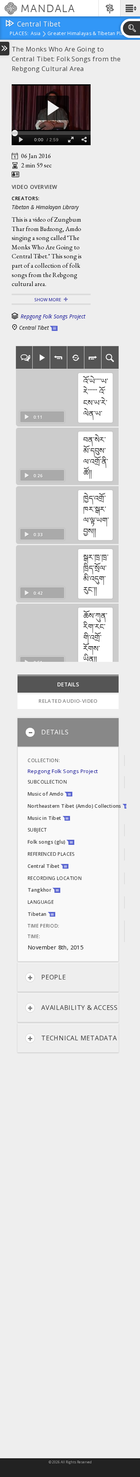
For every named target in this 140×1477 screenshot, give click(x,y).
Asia (35, 34)
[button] (130, 8)
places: (19, 34)
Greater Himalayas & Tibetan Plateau (90, 34)
